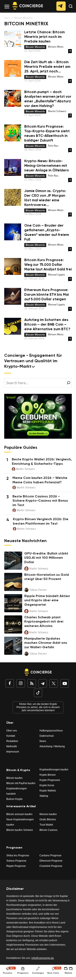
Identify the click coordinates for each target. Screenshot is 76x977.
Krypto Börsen (47, 774)
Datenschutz (46, 735)
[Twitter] (53, 684)
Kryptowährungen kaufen (53, 769)
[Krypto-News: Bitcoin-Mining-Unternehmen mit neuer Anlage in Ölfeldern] (12, 168)
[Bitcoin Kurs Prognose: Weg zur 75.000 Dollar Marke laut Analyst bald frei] (12, 267)
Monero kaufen (48, 814)
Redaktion (12, 741)
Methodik (11, 746)
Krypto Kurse (46, 785)
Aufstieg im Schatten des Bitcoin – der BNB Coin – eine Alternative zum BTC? (47, 324)
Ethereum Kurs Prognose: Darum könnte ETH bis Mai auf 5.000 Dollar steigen (46, 294)
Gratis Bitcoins (47, 819)
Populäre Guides (20, 448)
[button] (71, 10)
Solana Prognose (16, 860)
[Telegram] (42, 684)
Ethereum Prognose (50, 860)
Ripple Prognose (16, 866)
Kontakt (10, 735)
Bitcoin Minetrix (35, 47)
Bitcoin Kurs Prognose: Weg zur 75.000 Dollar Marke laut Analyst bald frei (48, 264)
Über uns (11, 730)
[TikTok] (38, 693)
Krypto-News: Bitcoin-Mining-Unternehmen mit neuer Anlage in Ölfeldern (46, 165)
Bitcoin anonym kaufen (19, 814)
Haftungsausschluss (51, 730)
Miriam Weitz (56, 46)
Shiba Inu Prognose (17, 855)
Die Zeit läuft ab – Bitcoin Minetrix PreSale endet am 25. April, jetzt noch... (47, 66)
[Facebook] (9, 684)
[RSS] (31, 684)
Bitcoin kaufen (14, 778)
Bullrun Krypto (14, 799)
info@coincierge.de (42, 958)
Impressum (12, 751)
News (42, 741)
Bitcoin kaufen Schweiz (19, 830)
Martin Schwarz (57, 111)
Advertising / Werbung (52, 746)
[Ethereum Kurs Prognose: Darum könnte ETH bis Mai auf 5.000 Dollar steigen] (12, 297)
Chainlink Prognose (50, 866)
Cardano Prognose (50, 855)
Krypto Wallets (47, 790)
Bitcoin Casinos (48, 830)
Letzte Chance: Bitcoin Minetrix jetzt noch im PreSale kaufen (44, 37)
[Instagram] (20, 684)
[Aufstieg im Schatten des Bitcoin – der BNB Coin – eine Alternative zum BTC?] (12, 327)
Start (7, 18)
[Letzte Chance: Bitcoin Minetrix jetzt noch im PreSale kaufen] (12, 39)
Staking (43, 795)
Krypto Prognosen (49, 780)
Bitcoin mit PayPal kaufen (20, 783)
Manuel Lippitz (56, 274)
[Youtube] (64, 684)
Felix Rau (53, 145)
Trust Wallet (46, 824)
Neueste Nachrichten (25, 541)
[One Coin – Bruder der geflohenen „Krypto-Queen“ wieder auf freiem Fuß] (12, 232)
